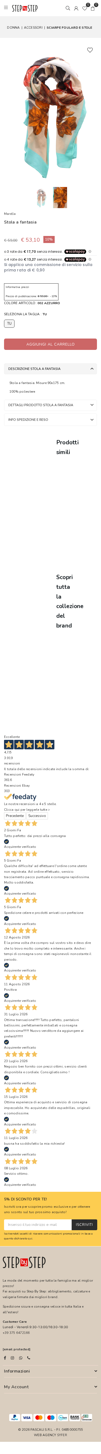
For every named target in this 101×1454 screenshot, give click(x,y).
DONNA (13, 27)
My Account (16, 1387)
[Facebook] (5, 1358)
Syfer (62, 1435)
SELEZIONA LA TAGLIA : (25, 314)
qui (30, 1238)
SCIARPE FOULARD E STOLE (69, 27)
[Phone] (29, 1358)
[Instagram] (12, 1358)
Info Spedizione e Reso (28, 420)
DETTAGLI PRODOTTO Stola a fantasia (40, 405)
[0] (84, 8)
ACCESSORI (33, 27)
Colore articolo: (32, 303)
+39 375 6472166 (16, 1333)
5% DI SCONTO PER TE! (25, 1199)
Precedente (15, 815)
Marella (10, 214)
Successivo (37, 815)
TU (9, 323)
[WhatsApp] (21, 1358)
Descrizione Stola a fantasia (34, 369)
